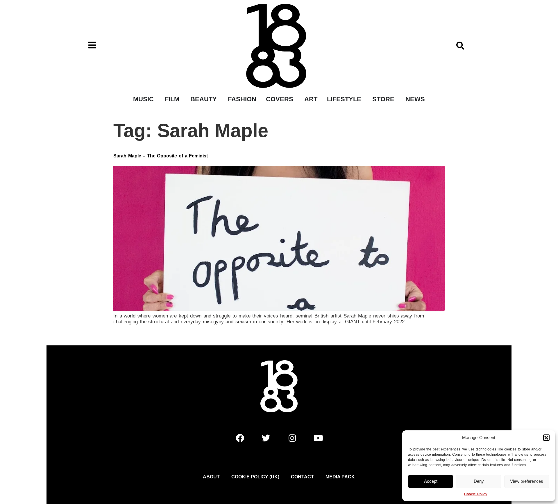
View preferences (526, 481)
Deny (479, 481)
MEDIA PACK (340, 476)
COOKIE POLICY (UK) (255, 476)
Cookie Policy (475, 494)
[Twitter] (265, 438)
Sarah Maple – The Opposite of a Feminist (160, 155)
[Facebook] (239, 438)
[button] (546, 438)
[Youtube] (318, 438)
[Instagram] (292, 438)
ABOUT (211, 476)
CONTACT (302, 476)
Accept (430, 481)
